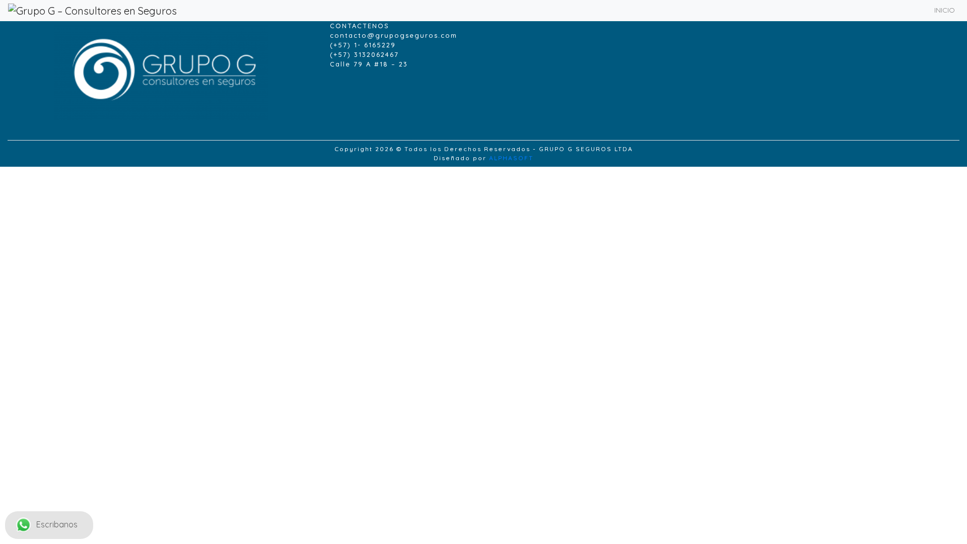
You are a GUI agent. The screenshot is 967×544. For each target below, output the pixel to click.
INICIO (944, 10)
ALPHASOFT (511, 158)
